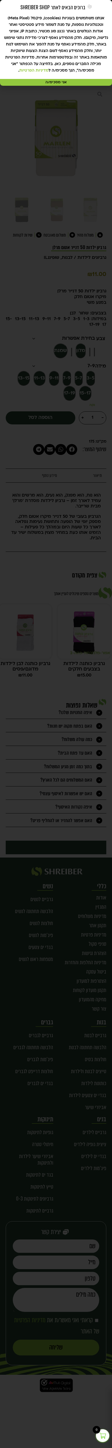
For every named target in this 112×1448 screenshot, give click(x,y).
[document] (56, 724)
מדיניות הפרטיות (33, 70)
